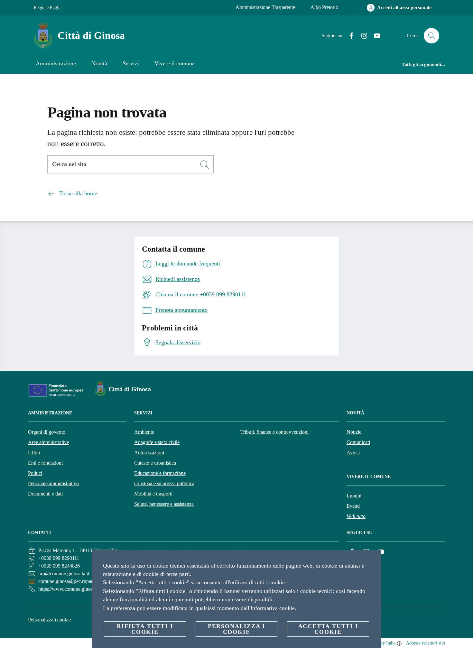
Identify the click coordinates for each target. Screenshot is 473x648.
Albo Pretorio (324, 7)
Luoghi (354, 495)
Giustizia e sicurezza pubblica (164, 483)
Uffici (34, 452)
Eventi (353, 506)
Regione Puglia (47, 7)
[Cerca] (431, 35)
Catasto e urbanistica (155, 463)
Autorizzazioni (149, 452)
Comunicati (358, 442)
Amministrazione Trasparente (265, 7)
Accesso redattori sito (425, 643)
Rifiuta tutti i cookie (145, 629)
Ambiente (144, 432)
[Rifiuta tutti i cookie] (374, 560)
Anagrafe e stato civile (157, 442)
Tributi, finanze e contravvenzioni (274, 432)
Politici (35, 473)
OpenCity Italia (381, 643)
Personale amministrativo (53, 483)
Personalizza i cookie (49, 619)
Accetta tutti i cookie (328, 629)
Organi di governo (46, 432)
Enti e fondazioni (45, 463)
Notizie (354, 432)
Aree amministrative (48, 442)
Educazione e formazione (160, 473)
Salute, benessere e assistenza (164, 504)
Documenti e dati (45, 493)
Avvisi (353, 452)
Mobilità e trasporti (153, 493)
